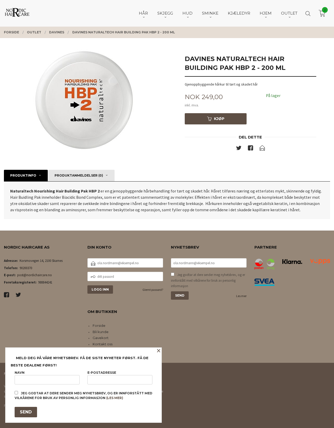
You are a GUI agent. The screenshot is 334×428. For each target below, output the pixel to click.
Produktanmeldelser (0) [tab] (79, 175)
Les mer (241, 296)
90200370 (26, 268)
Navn (20, 373)
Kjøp (219, 118)
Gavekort (101, 338)
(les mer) (114, 398)
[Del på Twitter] (238, 149)
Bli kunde (101, 332)
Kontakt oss (102, 344)
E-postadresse (101, 373)
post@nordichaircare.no (34, 275)
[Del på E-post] (262, 149)
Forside (99, 325)
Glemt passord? (152, 290)
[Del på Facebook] (250, 149)
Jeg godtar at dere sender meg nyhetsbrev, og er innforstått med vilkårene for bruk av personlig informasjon (208, 280)
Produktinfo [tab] (23, 175)
